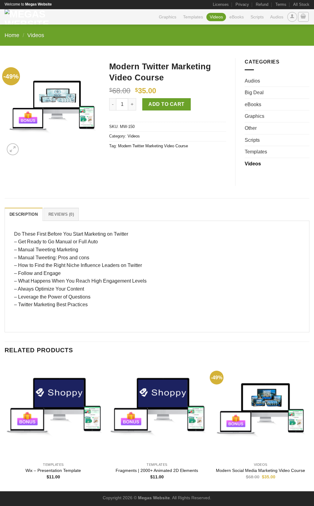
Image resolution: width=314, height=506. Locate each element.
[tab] (24, 214)
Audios (276, 16)
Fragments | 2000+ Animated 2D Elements (157, 470)
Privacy (242, 4)
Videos (216, 16)
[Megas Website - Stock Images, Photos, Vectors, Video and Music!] (46, 17)
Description (24, 214)
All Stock (301, 4)
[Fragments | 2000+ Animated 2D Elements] (157, 410)
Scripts (257, 16)
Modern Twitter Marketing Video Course (153, 146)
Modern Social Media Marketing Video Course (260, 470)
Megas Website (154, 497)
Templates (193, 16)
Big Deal (254, 92)
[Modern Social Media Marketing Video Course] (260, 410)
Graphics (167, 16)
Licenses (221, 4)
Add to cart (166, 104)
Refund (262, 4)
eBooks (236, 16)
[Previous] (5, 426)
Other (251, 128)
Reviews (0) (61, 214)
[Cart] (303, 17)
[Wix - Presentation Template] (53, 410)
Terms (280, 4)
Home (12, 35)
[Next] (309, 426)
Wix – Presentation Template (53, 470)
